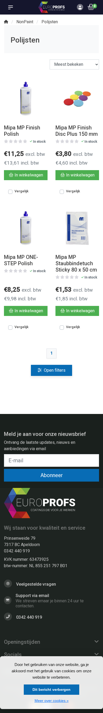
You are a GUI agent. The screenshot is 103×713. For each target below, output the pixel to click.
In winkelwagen (29, 175)
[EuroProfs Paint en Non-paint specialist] (51, 7)
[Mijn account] (80, 8)
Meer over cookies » (52, 700)
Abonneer (51, 475)
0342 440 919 (17, 550)
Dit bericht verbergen (51, 689)
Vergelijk (22, 191)
